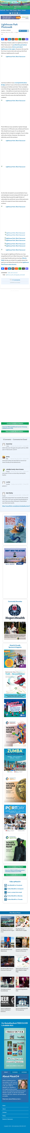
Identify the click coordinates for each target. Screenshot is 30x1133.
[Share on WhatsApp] (19, 39)
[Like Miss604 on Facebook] (18, 13)
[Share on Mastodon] (26, 39)
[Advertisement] (15, 355)
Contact (24, 10)
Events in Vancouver (8, 1119)
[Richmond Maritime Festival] (15, 529)
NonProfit (2, 10)
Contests (15, 1072)
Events (15, 10)
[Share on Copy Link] (23, 39)
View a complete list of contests (14, 431)
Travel (10, 10)
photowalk (22, 274)
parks (12, 274)
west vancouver (14, 272)
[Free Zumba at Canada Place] (15, 761)
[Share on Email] (13, 39)
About (19, 10)
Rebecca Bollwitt (7, 30)
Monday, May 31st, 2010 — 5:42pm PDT (20, 471)
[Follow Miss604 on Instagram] (13, 13)
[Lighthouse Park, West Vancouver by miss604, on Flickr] (15, 112)
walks (9, 272)
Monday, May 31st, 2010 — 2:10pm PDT (9, 33)
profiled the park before (20, 45)
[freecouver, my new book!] (15, 1068)
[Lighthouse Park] (15, 67)
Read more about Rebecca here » (12, 1099)
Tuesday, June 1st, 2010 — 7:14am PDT (20, 484)
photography (17, 274)
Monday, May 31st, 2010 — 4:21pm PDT (20, 458)
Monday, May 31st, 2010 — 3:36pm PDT (20, 446)
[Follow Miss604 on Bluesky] (10, 13)
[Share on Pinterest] (6, 39)
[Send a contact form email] (20, 13)
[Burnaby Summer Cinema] (15, 708)
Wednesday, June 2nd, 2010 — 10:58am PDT (19, 495)
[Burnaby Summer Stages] (15, 659)
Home (4, 1105)
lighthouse (8, 274)
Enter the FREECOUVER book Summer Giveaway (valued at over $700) (14, 427)
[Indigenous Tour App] (15, 631)
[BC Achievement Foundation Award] (15, 732)
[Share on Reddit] (16, 39)
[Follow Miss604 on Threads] (15, 13)
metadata (15, 271)
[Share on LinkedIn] (9, 39)
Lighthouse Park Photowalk (9, 25)
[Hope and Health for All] (15, 612)
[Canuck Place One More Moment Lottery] (15, 17)
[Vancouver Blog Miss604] (15, 2)
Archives (24, 1072)
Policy (4, 1115)
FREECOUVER (17, 7)
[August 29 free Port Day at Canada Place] (15, 818)
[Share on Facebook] (2, 39)
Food (7, 10)
